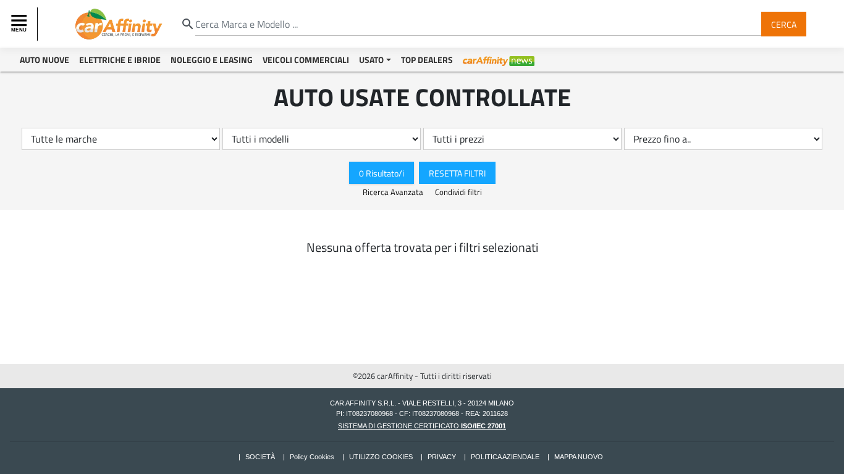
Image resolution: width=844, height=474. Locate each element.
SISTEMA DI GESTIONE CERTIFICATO (422, 426)
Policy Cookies (312, 456)
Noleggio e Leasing (212, 59)
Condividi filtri (458, 192)
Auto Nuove (44, 59)
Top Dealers (427, 59)
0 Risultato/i (381, 172)
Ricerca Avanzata (394, 192)
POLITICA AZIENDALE (505, 456)
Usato (371, 59)
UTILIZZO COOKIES (381, 456)
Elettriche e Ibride (120, 59)
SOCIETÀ (260, 456)
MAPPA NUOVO (578, 456)
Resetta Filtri (457, 172)
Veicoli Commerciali (306, 59)
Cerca (783, 24)
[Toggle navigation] (20, 24)
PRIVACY (442, 456)
